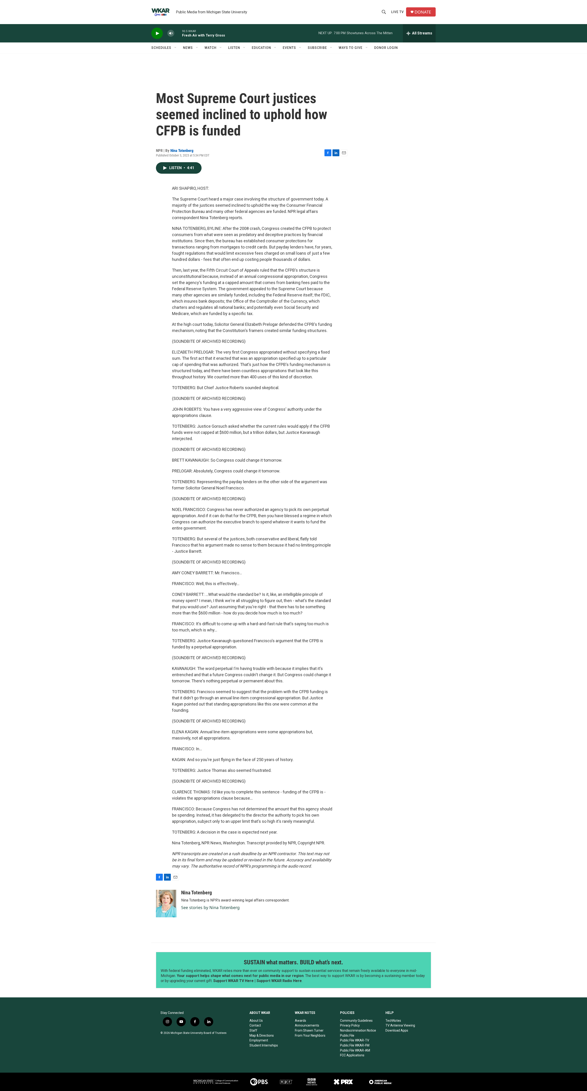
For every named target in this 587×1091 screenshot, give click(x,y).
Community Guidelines (356, 1020)
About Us (256, 1020)
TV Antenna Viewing (400, 1025)
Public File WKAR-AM (355, 1050)
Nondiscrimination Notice (358, 1030)
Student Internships (263, 1045)
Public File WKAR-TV (354, 1040)
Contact (255, 1025)
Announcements (307, 1025)
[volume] (171, 33)
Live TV (397, 12)
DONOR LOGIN (386, 48)
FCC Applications (352, 1055)
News (188, 48)
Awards (300, 1020)
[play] (157, 33)
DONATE (423, 12)
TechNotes (393, 1020)
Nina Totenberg (182, 150)
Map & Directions (261, 1035)
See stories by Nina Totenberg (210, 907)
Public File (347, 1035)
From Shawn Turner (309, 1030)
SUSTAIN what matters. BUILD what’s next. (293, 962)
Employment (258, 1040)
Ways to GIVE (351, 48)
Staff (253, 1030)
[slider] (178, 33)
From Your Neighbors (310, 1035)
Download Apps (396, 1030)
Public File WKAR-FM (354, 1045)
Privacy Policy (350, 1025)
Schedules (161, 48)
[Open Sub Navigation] (175, 47)
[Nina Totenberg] (166, 903)
